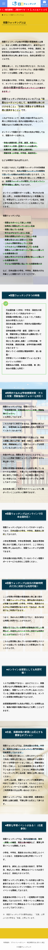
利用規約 (6, 942)
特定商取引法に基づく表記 (36, 942)
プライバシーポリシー (18, 942)
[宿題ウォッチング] (24, 3)
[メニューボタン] (3, 3)
